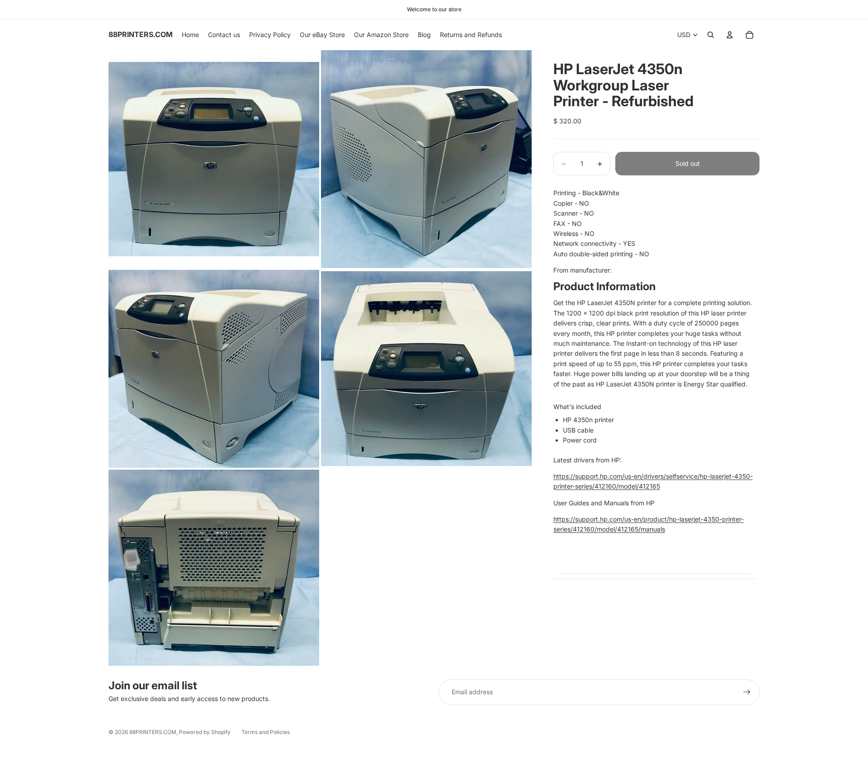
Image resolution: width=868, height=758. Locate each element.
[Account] (730, 35)
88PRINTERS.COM (152, 732)
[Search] (711, 35)
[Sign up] (746, 692)
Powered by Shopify (205, 732)
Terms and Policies (265, 732)
